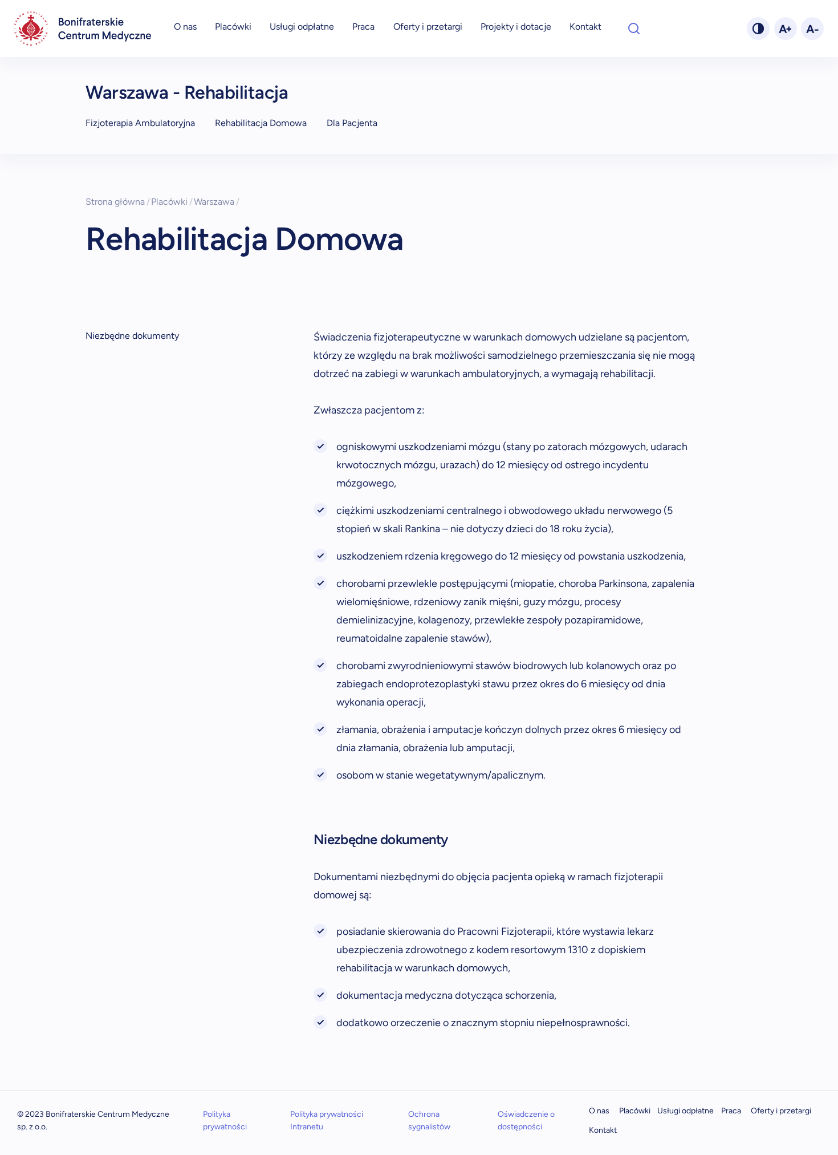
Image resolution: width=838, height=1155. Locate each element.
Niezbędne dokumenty (132, 335)
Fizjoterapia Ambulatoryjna (140, 122)
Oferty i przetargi (427, 26)
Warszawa (216, 201)
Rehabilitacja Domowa (261, 122)
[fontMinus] (812, 28)
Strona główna (118, 201)
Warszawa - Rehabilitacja (187, 92)
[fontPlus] (785, 28)
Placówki (233, 26)
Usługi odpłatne (302, 26)
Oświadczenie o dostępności (526, 1120)
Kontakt (585, 26)
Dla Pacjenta (352, 122)
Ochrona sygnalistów (429, 1120)
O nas (185, 26)
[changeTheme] (758, 28)
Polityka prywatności (225, 1120)
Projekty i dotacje (516, 26)
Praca (363, 26)
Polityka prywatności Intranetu (326, 1120)
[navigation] (82, 28)
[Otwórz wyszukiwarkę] (634, 28)
